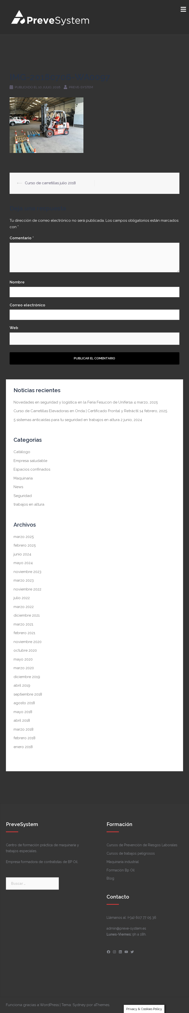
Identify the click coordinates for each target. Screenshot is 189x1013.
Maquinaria (23, 478)
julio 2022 (22, 598)
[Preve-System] (50, 17)
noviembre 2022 (27, 589)
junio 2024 (22, 554)
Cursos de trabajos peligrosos (131, 853)
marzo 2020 (24, 668)
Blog (110, 878)
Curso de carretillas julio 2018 (50, 183)
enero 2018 (23, 747)
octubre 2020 (25, 650)
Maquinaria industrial (123, 862)
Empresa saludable (30, 461)
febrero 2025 (25, 545)
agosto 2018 (24, 703)
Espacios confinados (32, 469)
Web (14, 328)
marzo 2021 (23, 624)
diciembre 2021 (27, 615)
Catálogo (22, 452)
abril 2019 (22, 685)
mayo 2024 (23, 563)
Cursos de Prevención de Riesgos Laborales (142, 845)
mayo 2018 (23, 712)
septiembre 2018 (28, 694)
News (18, 487)
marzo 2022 (24, 607)
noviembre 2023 (27, 572)
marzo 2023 (24, 580)
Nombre (17, 282)
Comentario (22, 238)
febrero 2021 (24, 633)
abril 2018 (22, 720)
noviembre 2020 (28, 642)
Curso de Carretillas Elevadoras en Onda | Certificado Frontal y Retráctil (76, 411)
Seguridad (23, 496)
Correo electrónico (27, 305)
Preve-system (81, 87)
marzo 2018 (23, 729)
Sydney (79, 1005)
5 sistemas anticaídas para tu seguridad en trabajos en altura (67, 420)
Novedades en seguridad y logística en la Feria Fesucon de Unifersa (73, 402)
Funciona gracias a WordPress (32, 1005)
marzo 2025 (24, 536)
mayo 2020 (23, 659)
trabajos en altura (29, 504)
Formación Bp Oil (121, 870)
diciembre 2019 (27, 677)
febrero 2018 (24, 738)
